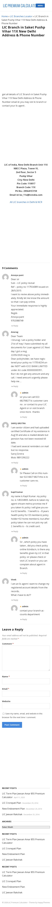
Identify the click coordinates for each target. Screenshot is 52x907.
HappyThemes (44, 902)
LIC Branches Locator (21, 16)
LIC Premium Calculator (18, 902)
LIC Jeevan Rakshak (12, 814)
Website (6, 701)
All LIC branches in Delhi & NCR (26, 202)
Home (5, 16)
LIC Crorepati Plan (11, 802)
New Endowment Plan (13, 808)
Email (5, 689)
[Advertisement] (26, 67)
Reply (15, 325)
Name (6, 676)
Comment (8, 643)
